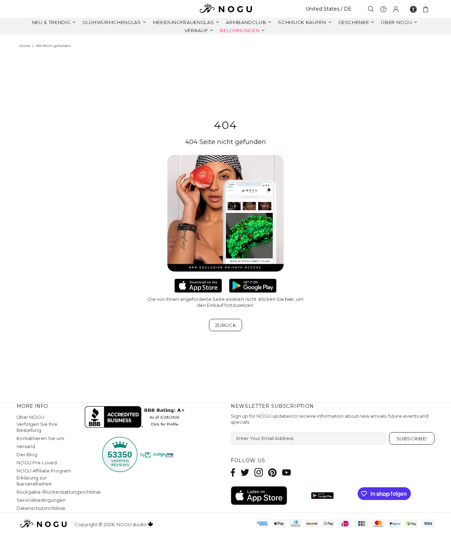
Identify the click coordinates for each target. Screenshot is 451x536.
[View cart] (427, 9)
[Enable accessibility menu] (413, 9)
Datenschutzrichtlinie (41, 508)
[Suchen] (371, 9)
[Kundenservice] (383, 9)
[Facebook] (233, 472)
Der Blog (27, 454)
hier (289, 299)
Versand (26, 446)
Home (24, 45)
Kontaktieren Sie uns (40, 438)
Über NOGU (30, 417)
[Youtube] (286, 472)
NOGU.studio (225, 9)
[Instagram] (258, 472)
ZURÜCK (225, 325)
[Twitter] (245, 472)
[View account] (395, 9)
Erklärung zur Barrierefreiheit (34, 481)
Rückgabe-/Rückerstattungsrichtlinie (59, 492)
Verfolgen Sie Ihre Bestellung (37, 427)
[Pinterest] (272, 472)
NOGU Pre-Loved (37, 462)
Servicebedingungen (41, 500)
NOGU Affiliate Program (44, 471)
